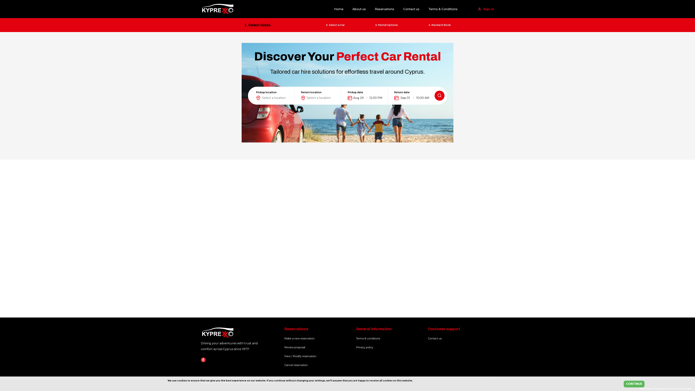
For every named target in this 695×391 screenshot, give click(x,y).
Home (338, 9)
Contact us (411, 9)
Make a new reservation (299, 338)
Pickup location (266, 92)
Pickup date (355, 92)
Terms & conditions (368, 338)
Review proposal (294, 347)
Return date (402, 92)
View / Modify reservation (300, 356)
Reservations (384, 9)
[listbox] (274, 98)
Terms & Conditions (443, 9)
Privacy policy (364, 347)
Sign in (488, 9)
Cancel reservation (296, 365)
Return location (311, 92)
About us (359, 9)
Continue (634, 384)
